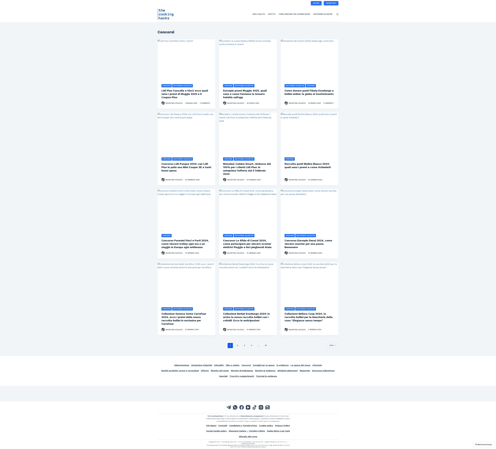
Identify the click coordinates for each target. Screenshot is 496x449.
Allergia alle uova (248, 436)
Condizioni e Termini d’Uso (243, 425)
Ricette (271, 14)
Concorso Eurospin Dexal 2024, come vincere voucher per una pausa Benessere (308, 244)
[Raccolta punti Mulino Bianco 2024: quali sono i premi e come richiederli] (309, 134)
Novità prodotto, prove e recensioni (180, 370)
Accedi (316, 3)
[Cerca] (337, 14)
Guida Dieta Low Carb (278, 431)
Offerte (205, 370)
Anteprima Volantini (322, 14)
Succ (332, 345)
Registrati (331, 3)
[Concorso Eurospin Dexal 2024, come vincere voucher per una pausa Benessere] (309, 210)
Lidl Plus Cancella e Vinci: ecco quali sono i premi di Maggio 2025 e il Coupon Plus (184, 94)
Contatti (222, 425)
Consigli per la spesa (263, 365)
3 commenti (205, 103)
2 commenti (328, 103)
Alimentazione (181, 365)
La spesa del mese (300, 365)
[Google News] (267, 407)
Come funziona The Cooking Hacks (294, 14)
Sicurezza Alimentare (323, 370)
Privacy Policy (282, 425)
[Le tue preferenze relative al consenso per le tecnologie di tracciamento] (483, 444)
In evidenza (283, 365)
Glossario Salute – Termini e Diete (247, 431)
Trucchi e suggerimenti (242, 376)
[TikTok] (254, 407)
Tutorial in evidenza (266, 376)
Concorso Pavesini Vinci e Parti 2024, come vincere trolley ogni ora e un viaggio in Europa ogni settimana (185, 244)
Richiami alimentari (287, 370)
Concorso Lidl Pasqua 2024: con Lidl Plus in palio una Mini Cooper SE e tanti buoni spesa (186, 167)
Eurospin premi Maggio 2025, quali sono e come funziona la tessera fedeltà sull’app (245, 94)
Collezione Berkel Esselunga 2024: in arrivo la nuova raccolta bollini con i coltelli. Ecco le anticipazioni (246, 317)
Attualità (219, 365)
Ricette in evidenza (265, 370)
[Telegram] (228, 407)
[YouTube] (248, 407)
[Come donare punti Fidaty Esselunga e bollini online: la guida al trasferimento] (309, 61)
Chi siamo (211, 425)
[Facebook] (241, 407)
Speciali (223, 376)
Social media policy (216, 431)
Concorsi (166, 86)
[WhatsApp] (235, 407)
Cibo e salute (258, 14)
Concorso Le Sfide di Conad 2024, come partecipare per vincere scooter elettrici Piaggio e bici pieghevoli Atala (247, 244)
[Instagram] (261, 407)
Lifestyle (317, 365)
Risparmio (305, 370)
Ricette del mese (220, 370)
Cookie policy (266, 425)
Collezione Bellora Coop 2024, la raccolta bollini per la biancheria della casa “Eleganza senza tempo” (309, 317)
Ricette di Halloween (242, 370)
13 (266, 345)
